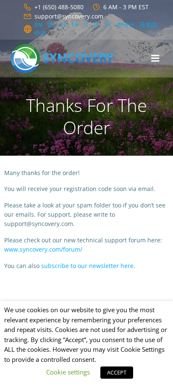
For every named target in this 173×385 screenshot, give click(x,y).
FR (75, 25)
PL (97, 25)
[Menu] (155, 58)
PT (108, 25)
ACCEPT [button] (116, 372)
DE (51, 25)
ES (63, 25)
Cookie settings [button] (68, 372)
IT (86, 25)
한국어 (125, 25)
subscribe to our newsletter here (87, 266)
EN (38, 25)
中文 (40, 33)
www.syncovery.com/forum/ (43, 249)
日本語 (148, 25)
